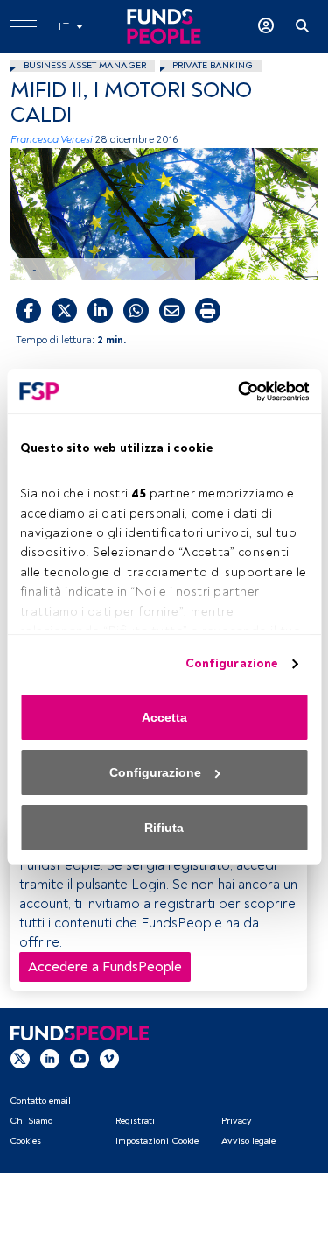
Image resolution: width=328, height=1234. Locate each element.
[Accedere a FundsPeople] (266, 26)
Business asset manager (85, 65)
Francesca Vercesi (51, 139)
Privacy (236, 1120)
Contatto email (40, 1100)
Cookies (25, 1140)
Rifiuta (164, 828)
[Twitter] (20, 1058)
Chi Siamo (31, 1120)
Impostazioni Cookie (157, 1140)
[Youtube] (79, 1058)
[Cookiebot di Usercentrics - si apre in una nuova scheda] (234, 391)
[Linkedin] (49, 1058)
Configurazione (231, 663)
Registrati (135, 1120)
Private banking (212, 65)
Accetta (164, 717)
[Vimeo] (109, 1058)
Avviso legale (248, 1140)
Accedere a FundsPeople (105, 967)
